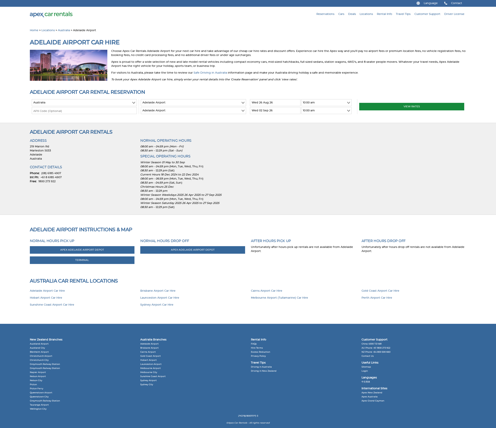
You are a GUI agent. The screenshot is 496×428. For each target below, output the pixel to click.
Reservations (325, 14)
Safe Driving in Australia (210, 72)
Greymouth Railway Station (45, 364)
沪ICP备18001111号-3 (248, 416)
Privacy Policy (258, 356)
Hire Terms (257, 348)
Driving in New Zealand (263, 371)
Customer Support (427, 14)
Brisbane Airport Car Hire (158, 291)
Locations (366, 14)
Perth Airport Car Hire (377, 298)
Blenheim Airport (39, 352)
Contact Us (368, 356)
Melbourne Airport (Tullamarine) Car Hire (279, 298)
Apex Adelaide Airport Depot (82, 249)
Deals (352, 14)
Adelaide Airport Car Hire (47, 291)
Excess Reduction (260, 352)
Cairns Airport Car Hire (266, 291)
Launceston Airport (151, 364)
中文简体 (366, 382)
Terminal (82, 260)
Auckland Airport (39, 344)
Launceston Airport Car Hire (159, 298)
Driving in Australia (261, 367)
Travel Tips (403, 14)
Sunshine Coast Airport (153, 376)
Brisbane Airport (149, 348)
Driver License (454, 14)
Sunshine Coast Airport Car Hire (52, 304)
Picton (33, 384)
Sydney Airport (148, 380)
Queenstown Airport (41, 393)
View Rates (412, 106)
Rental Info (384, 14)
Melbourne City (148, 372)
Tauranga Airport (39, 405)
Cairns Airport (148, 352)
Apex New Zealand (372, 393)
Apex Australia (370, 397)
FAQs (254, 344)
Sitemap (366, 367)
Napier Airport (38, 372)
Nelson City (36, 380)
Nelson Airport (38, 376)
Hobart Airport (148, 360)
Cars (341, 14)
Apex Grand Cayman (373, 401)
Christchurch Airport (41, 356)
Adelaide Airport (149, 344)
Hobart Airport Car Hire (46, 298)
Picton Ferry (36, 389)
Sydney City (146, 384)
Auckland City (37, 348)
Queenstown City (39, 397)
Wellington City (38, 409)
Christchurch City (39, 360)
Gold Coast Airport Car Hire (380, 291)
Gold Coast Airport (150, 356)
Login (365, 371)
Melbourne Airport (150, 368)
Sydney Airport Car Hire (156, 304)
